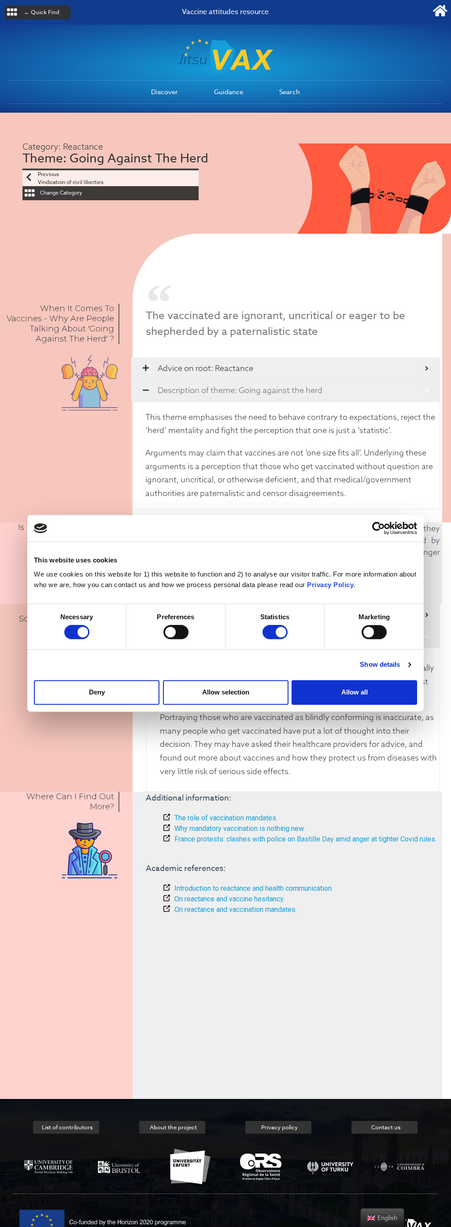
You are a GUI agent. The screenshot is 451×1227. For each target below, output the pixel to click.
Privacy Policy (330, 584)
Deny (97, 692)
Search (289, 92)
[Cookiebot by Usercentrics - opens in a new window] (378, 528)
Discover (164, 92)
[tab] (285, 368)
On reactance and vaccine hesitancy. (229, 899)
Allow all (354, 692)
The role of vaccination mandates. (225, 818)
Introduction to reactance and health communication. (253, 888)
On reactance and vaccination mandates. (235, 909)
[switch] (176, 632)
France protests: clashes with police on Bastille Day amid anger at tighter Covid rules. (305, 839)
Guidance (228, 92)
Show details (380, 665)
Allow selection (225, 692)
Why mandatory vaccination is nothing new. (239, 828)
